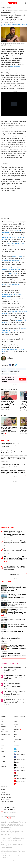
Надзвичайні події (5, 734)
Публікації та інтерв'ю (19, 716)
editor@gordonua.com (10, 812)
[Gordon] (13, 3)
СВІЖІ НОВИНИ (6, 581)
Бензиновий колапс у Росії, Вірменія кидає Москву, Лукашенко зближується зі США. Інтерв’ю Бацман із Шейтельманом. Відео (13, 612)
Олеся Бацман (20, 767)
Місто (2, 745)
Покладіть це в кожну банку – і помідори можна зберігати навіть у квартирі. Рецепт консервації (14, 685)
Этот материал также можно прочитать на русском (15, 25)
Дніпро (3, 761)
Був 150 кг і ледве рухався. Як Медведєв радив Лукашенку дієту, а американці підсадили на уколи (9, 430)
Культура (3, 726)
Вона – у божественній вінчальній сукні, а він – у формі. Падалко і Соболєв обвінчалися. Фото (15, 669)
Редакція (3, 792)
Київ (2, 748)
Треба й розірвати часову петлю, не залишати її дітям (17, 626)
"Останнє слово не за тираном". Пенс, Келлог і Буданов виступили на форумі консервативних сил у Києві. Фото (15, 558)
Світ (2, 721)
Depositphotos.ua (21, 829)
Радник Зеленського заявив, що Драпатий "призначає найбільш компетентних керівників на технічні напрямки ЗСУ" (14, 534)
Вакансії (3, 789)
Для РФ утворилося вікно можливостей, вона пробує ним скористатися (10, 445)
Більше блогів (13, 476)
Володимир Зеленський (14, 371)
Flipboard (18, 773)
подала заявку (17, 256)
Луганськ (3, 766)
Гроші (2, 719)
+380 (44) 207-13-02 (9, 810)
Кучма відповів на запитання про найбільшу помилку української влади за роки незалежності (15, 550)
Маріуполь (3, 764)
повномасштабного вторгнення (13, 254)
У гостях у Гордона (19, 719)
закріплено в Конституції (15, 243)
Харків (2, 759)
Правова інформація (6, 797)
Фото (15, 731)
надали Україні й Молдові (11, 284)
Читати (23, 379)
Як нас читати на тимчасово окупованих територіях (7, 801)
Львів (2, 751)
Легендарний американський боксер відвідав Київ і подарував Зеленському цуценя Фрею (15, 542)
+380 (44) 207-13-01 (9, 807)
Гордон (3, 7)
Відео (15, 734)
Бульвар (4, 415)
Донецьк (3, 756)
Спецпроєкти (17, 741)
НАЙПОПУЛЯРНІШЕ (7, 527)
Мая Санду (13, 373)
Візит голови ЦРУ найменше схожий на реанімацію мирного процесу (13, 471)
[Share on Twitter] (13, 365)
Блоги (15, 721)
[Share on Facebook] (10, 365)
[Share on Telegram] (16, 365)
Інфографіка (4, 736)
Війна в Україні (5, 714)
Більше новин (13, 660)
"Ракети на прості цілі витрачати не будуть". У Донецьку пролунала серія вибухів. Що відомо (13, 596)
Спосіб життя (4, 731)
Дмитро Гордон (20, 749)
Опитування (17, 736)
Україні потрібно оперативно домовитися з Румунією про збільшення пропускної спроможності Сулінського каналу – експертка (13, 639)
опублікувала (15, 67)
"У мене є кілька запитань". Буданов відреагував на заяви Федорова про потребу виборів (14, 568)
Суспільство (11, 435)
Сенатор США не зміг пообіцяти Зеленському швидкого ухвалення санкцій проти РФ (13, 655)
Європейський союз (21, 368)
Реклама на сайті (5, 794)
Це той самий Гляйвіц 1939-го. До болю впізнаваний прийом (13, 465)
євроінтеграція (11, 368)
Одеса (2, 754)
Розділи (16, 710)
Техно (2, 729)
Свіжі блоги (5, 441)
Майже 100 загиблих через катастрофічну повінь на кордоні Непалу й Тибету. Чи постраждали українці (13, 588)
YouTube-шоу (17, 739)
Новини (11, 409)
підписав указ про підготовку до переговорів (14, 330)
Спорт (2, 724)
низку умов (13, 273)
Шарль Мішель (5, 373)
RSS (17, 775)
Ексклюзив (16, 729)
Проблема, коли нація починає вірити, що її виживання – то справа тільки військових (13, 458)
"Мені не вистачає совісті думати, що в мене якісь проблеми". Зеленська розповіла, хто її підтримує (15, 693)
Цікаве (2, 739)
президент (4, 371)
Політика (8, 7)
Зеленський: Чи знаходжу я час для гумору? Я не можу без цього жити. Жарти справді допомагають (8, 404)
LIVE (15, 726)
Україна (3, 368)
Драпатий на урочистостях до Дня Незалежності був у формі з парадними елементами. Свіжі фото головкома (15, 701)
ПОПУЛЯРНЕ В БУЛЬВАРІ (9, 663)
